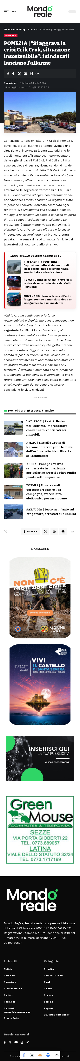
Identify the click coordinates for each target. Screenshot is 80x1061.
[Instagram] (22, 1043)
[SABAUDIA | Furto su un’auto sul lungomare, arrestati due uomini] (13, 511)
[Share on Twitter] (19, 74)
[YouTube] (16, 1043)
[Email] (25, 74)
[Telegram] (27, 1043)
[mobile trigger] (7, 11)
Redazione (10, 83)
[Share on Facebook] (13, 74)
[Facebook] (5, 1043)
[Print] (31, 74)
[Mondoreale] (40, 11)
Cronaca (10, 36)
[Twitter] (10, 1043)
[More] (37, 74)
